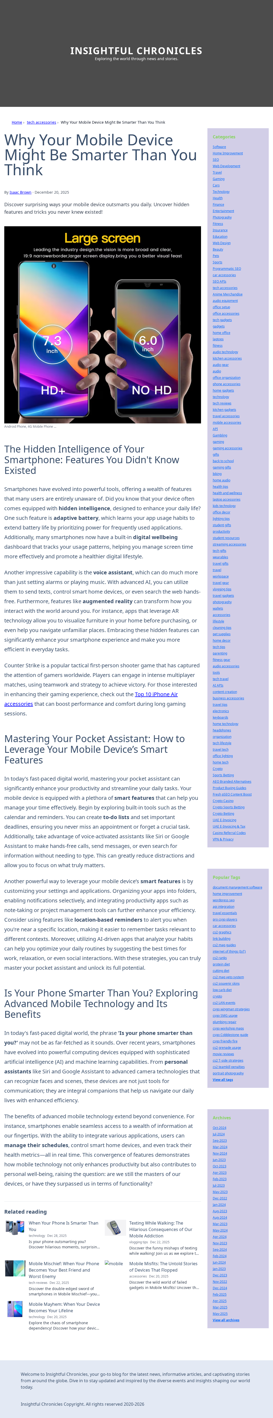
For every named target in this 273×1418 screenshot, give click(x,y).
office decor (221, 512)
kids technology (224, 506)
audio (217, 371)
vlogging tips (222, 589)
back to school (223, 461)
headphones (222, 730)
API (215, 429)
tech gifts (219, 550)
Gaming (218, 179)
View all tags (223, 1079)
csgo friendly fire (225, 1041)
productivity (221, 531)
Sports (217, 262)
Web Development (226, 166)
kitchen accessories (227, 358)
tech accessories (41, 122)
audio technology (225, 352)
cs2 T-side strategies (228, 1060)
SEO (216, 159)
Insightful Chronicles (136, 50)
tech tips (219, 647)
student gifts (222, 525)
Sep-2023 (220, 1140)
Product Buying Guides (229, 788)
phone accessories (226, 384)
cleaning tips (222, 627)
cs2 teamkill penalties (229, 1067)
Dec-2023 (220, 1275)
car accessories (224, 275)
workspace (221, 576)
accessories (221, 615)
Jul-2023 (219, 1185)
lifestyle (218, 621)
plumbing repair (224, 1022)
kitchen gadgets (224, 409)
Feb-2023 (220, 1179)
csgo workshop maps (228, 1028)
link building (221, 938)
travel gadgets (223, 595)
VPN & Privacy (223, 839)
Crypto (218, 768)
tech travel (220, 679)
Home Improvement (228, 153)
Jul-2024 (219, 1134)
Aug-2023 (220, 1211)
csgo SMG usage (225, 1015)
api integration (223, 906)
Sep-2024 (220, 1249)
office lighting (223, 756)
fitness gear (221, 659)
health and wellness (227, 493)
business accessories (228, 698)
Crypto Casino (223, 800)
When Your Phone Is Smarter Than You (63, 1226)
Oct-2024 (219, 1127)
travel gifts (220, 563)
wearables (220, 557)
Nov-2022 (220, 1281)
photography (222, 602)
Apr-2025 (220, 1301)
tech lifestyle (222, 743)
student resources (226, 538)
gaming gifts (222, 467)
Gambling (220, 435)
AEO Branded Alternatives (232, 781)
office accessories (226, 313)
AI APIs (218, 685)
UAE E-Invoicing (224, 820)
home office (221, 332)
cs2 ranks (220, 958)
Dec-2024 (220, 1288)
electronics (221, 711)
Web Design (222, 243)
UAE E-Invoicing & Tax (229, 826)
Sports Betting (223, 775)
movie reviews (223, 1054)
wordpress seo (224, 900)
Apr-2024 (220, 1236)
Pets (216, 256)
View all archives (226, 1320)
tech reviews (222, 403)
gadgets (219, 326)
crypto (217, 996)
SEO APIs (219, 281)
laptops (218, 339)
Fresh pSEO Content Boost (232, 794)
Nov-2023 (220, 1243)
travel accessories (226, 416)
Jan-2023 (219, 1269)
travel (217, 570)
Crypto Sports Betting (228, 807)
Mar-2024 (220, 1147)
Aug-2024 (220, 1217)
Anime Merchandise (228, 294)
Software (219, 147)
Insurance (220, 230)
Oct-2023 (219, 1166)
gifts (216, 454)
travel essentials (225, 913)
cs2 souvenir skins (226, 983)
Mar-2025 (220, 1307)
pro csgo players (225, 919)
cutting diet (221, 970)
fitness (218, 345)
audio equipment (225, 300)
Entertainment (223, 211)
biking (217, 474)
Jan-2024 (219, 1204)
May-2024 (220, 1230)
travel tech (220, 749)
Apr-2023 (220, 1172)
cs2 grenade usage (227, 1047)
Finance (218, 204)
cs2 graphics (222, 932)
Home (17, 122)
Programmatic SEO (227, 268)
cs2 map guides (224, 945)
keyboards (220, 717)
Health (218, 198)
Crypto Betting (223, 813)
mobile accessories (227, 422)
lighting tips (221, 518)
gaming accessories (227, 448)
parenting (220, 653)
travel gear (221, 583)
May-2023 (220, 1192)
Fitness (218, 223)
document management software (237, 887)
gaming (218, 441)
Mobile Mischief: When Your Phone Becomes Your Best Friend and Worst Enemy (64, 1270)
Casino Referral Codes (229, 833)
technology (221, 397)
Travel (217, 172)
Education (220, 236)
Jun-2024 (219, 1262)
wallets (218, 608)
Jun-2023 (219, 1160)
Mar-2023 (220, 1224)
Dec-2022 (220, 1198)
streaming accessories (229, 544)
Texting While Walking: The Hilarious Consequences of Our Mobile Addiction (160, 1229)
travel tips (220, 704)
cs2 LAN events (224, 1002)
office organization (226, 377)
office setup (221, 307)
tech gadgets (222, 320)
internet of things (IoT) (229, 951)
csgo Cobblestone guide (230, 1035)
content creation (225, 691)
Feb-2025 (220, 1294)
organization (222, 736)
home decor (222, 640)
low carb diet (222, 990)
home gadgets (223, 390)
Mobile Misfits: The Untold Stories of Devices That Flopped (163, 1267)
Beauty (218, 249)
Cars (216, 185)
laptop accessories (226, 499)
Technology (221, 191)
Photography (222, 217)
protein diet (221, 964)
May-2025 (220, 1313)
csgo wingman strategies (231, 1009)
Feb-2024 (220, 1256)
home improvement (227, 893)
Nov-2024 (220, 1153)
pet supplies (222, 634)
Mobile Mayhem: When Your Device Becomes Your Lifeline (64, 1307)
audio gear (221, 365)
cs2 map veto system (228, 977)
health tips (220, 486)
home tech (220, 762)
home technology (225, 724)
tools (216, 672)
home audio (221, 480)
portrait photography (228, 1073)
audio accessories (226, 666)
